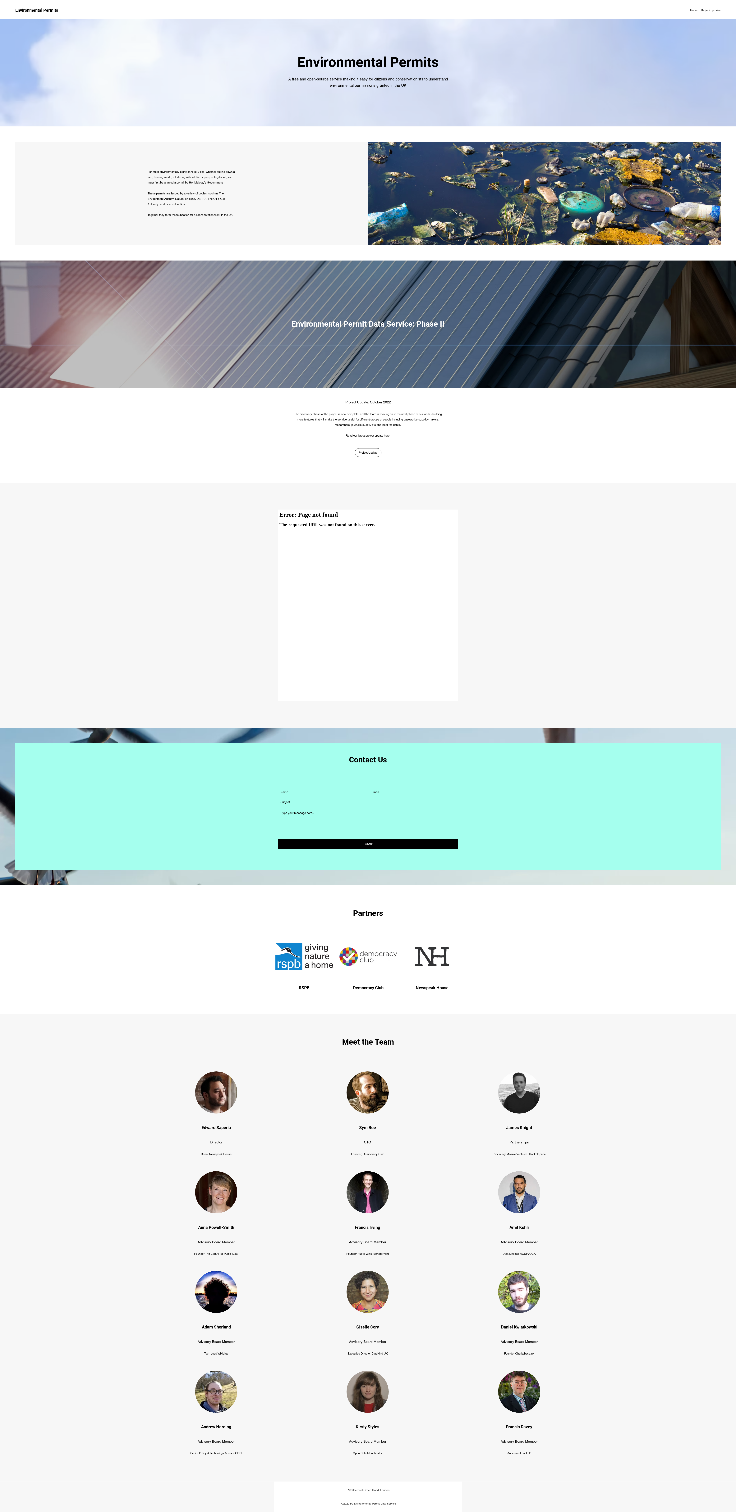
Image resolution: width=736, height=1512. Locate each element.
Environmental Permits (36, 10)
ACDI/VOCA (528, 1253)
